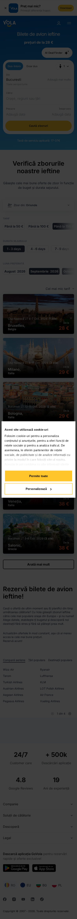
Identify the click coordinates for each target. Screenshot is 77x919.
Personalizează (36, 489)
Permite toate (38, 475)
